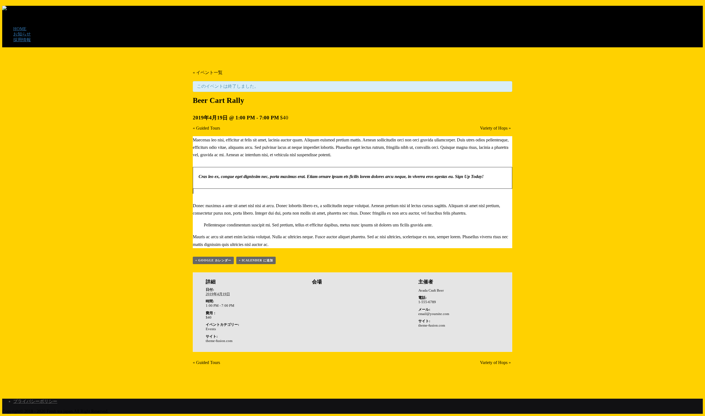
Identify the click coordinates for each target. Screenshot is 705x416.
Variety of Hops (495, 128)
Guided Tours (206, 128)
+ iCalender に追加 (256, 260)
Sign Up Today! (469, 176)
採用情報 (22, 39)
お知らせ (22, 34)
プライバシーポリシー (35, 401)
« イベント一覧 (208, 72)
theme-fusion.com (219, 341)
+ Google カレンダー (213, 260)
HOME (19, 28)
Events (211, 329)
